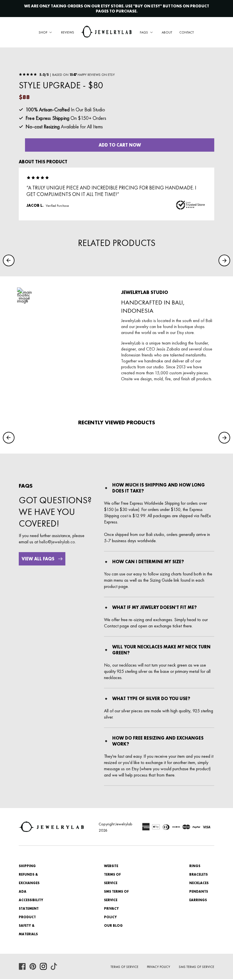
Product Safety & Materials (28, 925)
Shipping (27, 866)
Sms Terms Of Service (196, 967)
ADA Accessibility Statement (31, 900)
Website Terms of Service (112, 874)
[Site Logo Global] (106, 32)
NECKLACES (199, 883)
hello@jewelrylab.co (57, 542)
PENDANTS (198, 891)
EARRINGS (198, 900)
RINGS (194, 866)
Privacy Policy (158, 967)
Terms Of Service (124, 967)
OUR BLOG (113, 925)
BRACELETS (198, 874)
